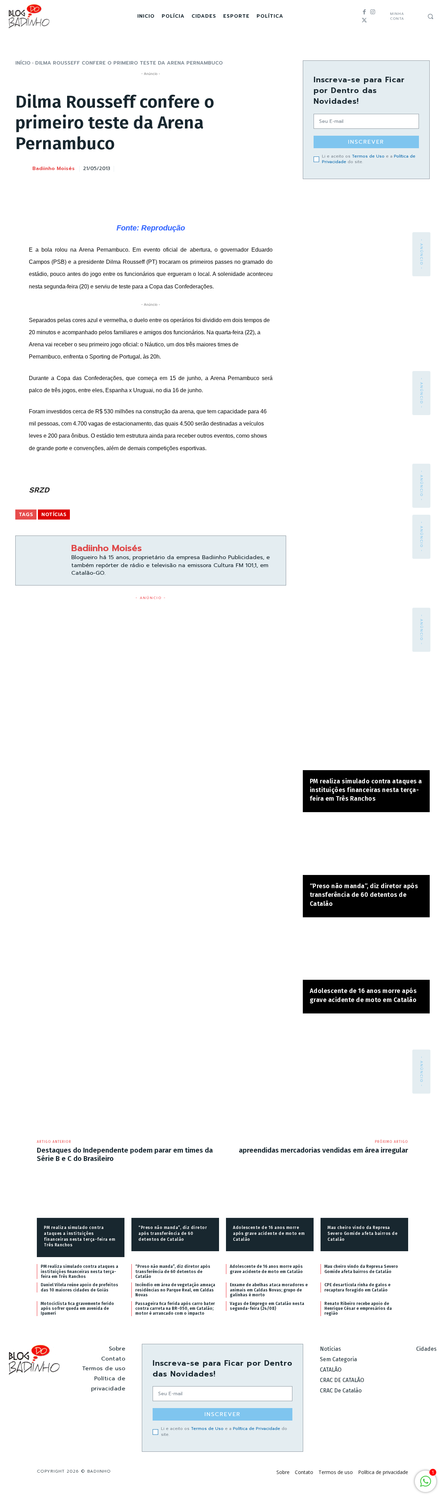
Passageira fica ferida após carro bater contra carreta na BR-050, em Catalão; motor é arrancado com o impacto (175, 1308)
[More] (279, 168)
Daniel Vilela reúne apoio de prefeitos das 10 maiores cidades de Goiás (79, 1287)
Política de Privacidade (256, 1428)
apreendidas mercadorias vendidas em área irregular (323, 1150)
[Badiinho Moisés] (23, 169)
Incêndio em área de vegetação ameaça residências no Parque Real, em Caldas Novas (175, 1289)
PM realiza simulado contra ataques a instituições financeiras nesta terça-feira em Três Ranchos (366, 789)
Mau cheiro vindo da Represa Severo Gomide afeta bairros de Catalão (362, 1233)
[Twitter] (364, 20)
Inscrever (366, 142)
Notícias (53, 514)
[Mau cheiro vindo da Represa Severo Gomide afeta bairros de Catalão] (364, 1198)
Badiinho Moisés (53, 169)
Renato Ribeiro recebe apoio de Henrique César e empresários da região (358, 1308)
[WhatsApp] (262, 168)
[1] (425, 1485)
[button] (430, 16)
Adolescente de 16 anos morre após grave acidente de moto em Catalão (269, 1233)
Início (23, 63)
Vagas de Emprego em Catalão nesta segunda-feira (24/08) (267, 1306)
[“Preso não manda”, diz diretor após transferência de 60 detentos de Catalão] (366, 847)
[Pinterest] (246, 168)
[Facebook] (364, 12)
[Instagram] (373, 12)
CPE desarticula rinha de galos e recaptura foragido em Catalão (357, 1287)
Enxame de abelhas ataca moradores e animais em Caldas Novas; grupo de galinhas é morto (269, 1289)
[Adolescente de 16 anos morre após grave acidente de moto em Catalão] (366, 952)
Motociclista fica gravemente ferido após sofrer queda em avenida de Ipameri (77, 1308)
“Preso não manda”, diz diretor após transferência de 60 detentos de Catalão (364, 894)
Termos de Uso (368, 156)
